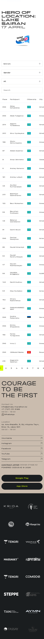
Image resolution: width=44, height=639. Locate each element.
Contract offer (10, 465)
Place (4, 99)
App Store (22, 486)
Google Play (22, 478)
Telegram (6, 459)
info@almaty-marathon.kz (14, 407)
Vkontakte (6, 438)
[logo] (11, 3)
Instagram (6, 443)
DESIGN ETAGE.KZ (29, 465)
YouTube (5, 454)
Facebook (6, 448)
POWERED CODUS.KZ (11, 467)
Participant (14, 99)
